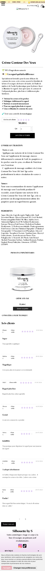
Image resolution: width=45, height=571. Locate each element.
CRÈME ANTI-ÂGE (22, 299)
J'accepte (6, 568)
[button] (25, 519)
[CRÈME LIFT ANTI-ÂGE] (22, 276)
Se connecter (32, 6)
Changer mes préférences (25, 568)
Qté (16, 129)
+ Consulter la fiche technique (14, 316)
